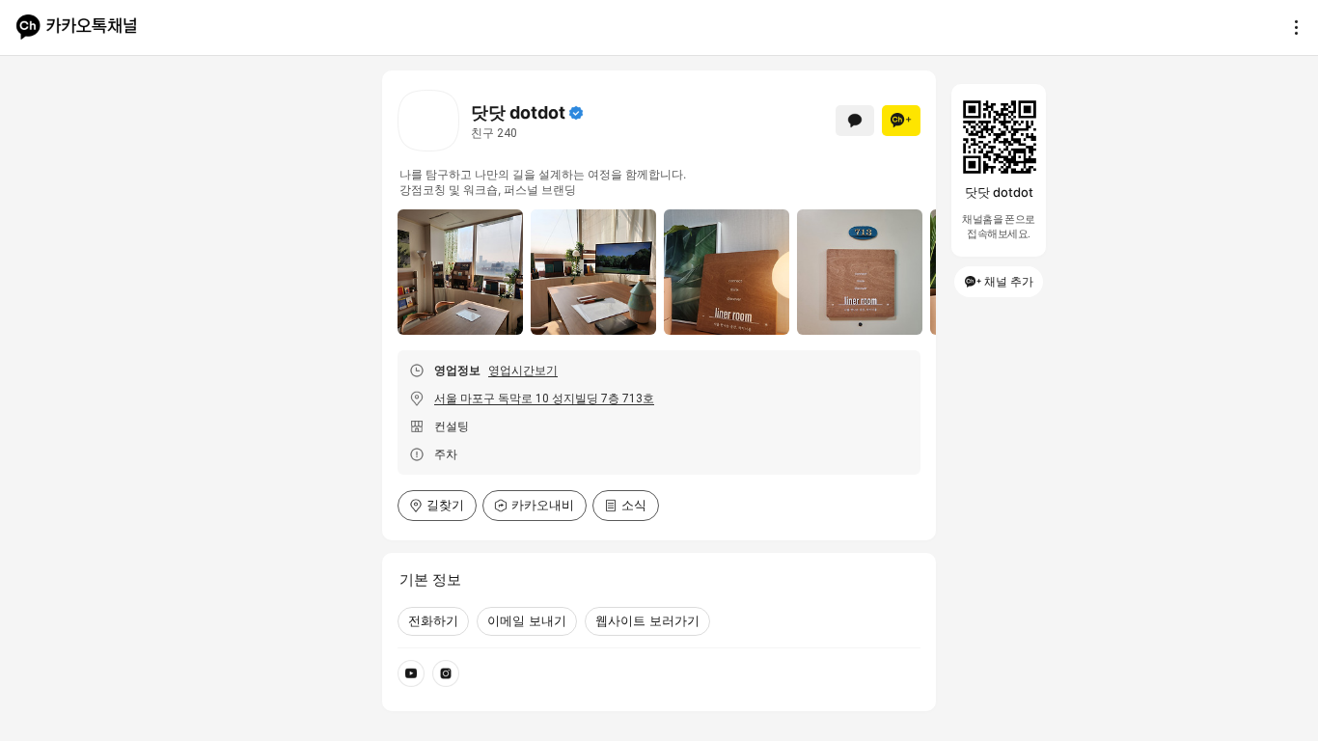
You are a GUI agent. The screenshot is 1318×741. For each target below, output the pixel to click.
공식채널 (576, 113)
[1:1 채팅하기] (855, 120)
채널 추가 (1008, 281)
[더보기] (1291, 27)
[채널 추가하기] (901, 120)
